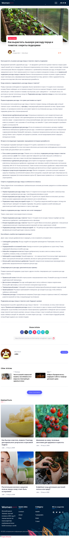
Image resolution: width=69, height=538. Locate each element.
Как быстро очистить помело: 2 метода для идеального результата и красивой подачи (17, 442)
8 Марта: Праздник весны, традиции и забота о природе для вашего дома (57, 377)
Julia (14, 51)
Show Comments (34, 392)
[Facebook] (53, 512)
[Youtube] (59, 512)
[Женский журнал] (7, 3)
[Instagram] (62, 512)
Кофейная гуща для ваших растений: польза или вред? (50, 488)
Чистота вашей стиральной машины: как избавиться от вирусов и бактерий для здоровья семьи (22, 378)
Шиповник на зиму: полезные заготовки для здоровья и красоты (50, 441)
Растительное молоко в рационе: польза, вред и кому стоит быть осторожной (15, 489)
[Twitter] (56, 512)
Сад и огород (12, 38)
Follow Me (64, 352)
